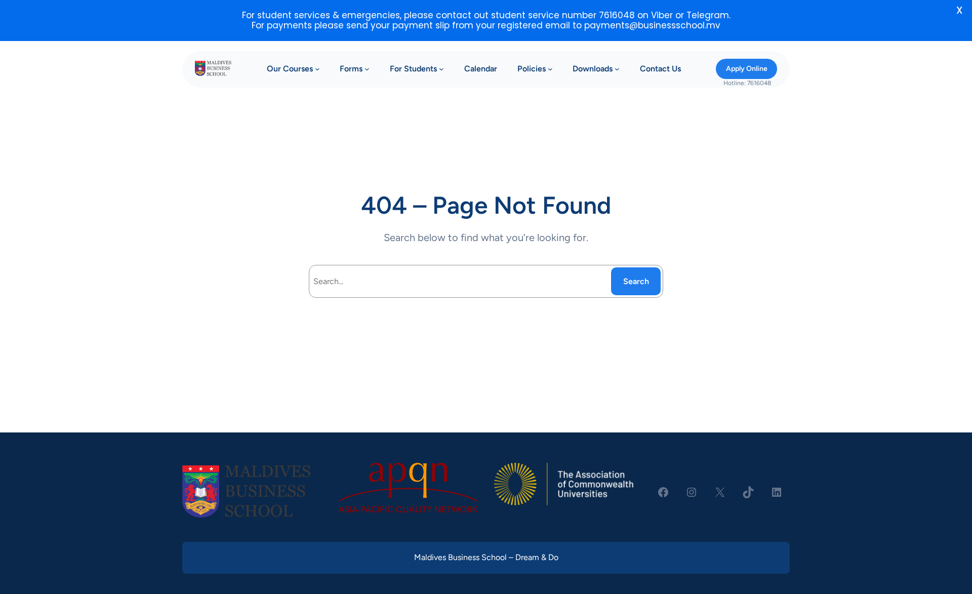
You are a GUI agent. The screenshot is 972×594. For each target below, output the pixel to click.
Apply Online (746, 68)
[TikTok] (748, 492)
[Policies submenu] (550, 68)
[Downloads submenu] (617, 68)
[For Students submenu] (441, 68)
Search (636, 281)
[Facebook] (663, 492)
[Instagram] (691, 492)
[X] (720, 492)
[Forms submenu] (367, 68)
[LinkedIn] (777, 492)
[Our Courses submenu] (317, 68)
